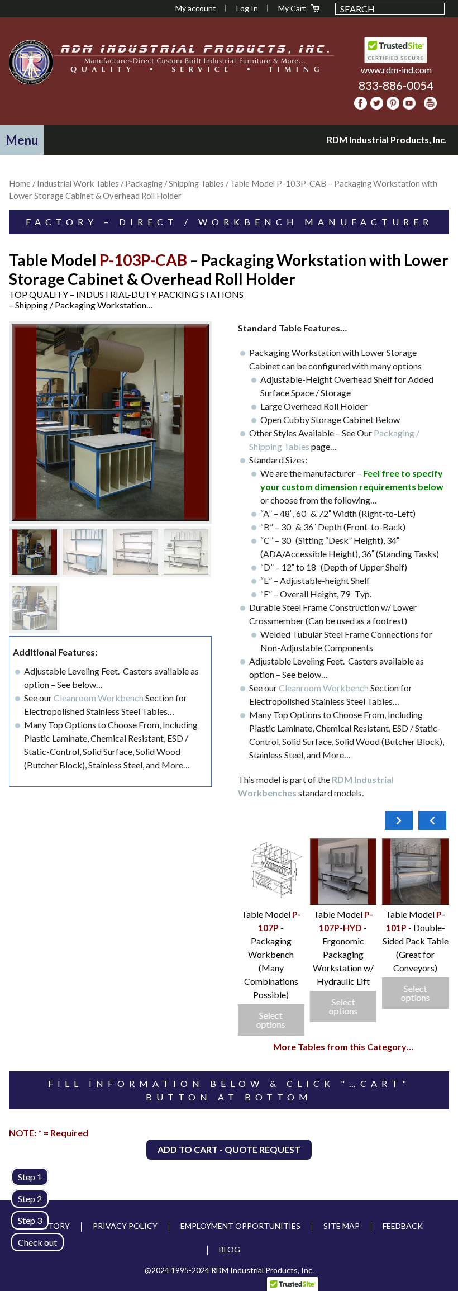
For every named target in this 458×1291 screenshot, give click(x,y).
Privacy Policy (125, 1226)
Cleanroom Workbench (99, 697)
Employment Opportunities (240, 1226)
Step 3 (30, 1220)
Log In (247, 8)
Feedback (403, 1226)
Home (20, 183)
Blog (229, 1249)
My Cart (292, 8)
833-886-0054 (396, 85)
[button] (22, 140)
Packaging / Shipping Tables (174, 183)
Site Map (341, 1226)
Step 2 (30, 1198)
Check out (37, 1242)
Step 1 (30, 1176)
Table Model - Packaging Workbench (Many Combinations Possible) (271, 954)
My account (195, 8)
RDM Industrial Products (31, 62)
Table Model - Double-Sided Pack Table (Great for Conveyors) (416, 941)
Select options (415, 993)
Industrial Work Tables (78, 183)
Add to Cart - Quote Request (229, 1149)
